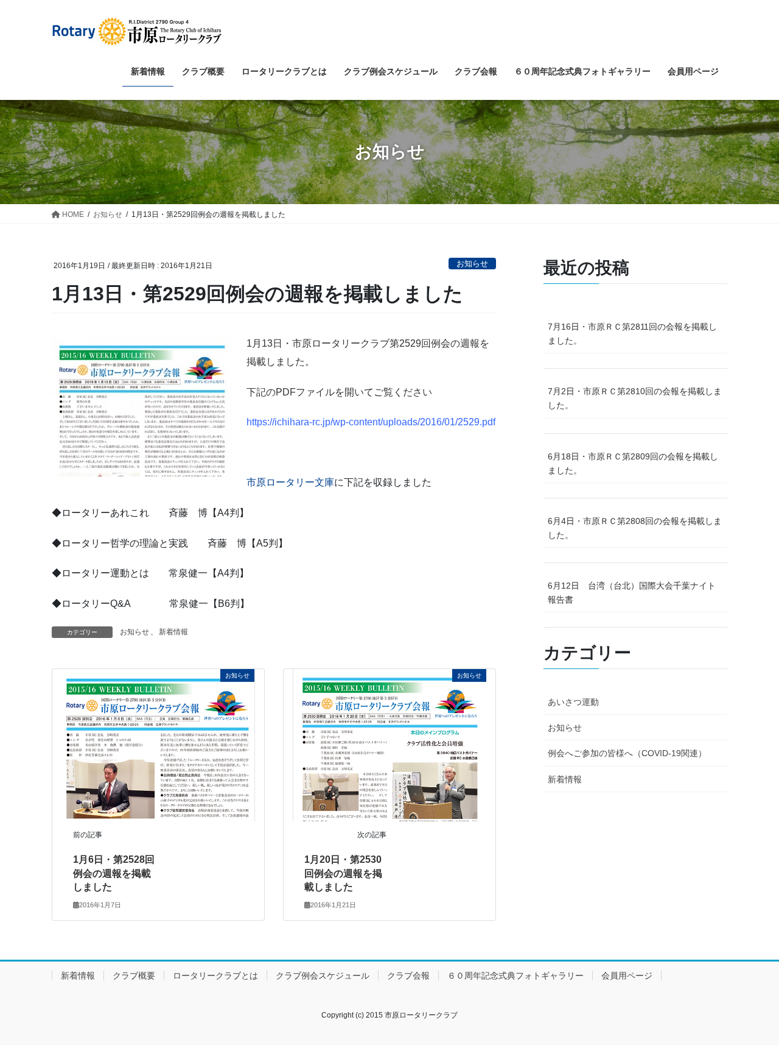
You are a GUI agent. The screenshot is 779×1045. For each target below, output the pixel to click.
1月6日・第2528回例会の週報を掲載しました (114, 873)
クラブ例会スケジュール (322, 975)
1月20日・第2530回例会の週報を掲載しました (343, 873)
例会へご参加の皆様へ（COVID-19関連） (627, 753)
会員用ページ (626, 975)
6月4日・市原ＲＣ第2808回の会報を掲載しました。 (635, 528)
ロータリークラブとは (215, 975)
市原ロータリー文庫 (290, 482)
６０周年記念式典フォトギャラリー (515, 975)
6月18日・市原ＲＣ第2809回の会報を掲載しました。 (633, 463)
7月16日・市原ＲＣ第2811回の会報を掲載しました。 (632, 333)
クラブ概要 (134, 975)
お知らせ (472, 263)
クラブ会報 (408, 975)
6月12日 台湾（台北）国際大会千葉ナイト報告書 (632, 592)
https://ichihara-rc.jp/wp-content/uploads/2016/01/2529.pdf (370, 422)
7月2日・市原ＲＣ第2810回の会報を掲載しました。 (635, 398)
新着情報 (173, 632)
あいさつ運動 (573, 702)
